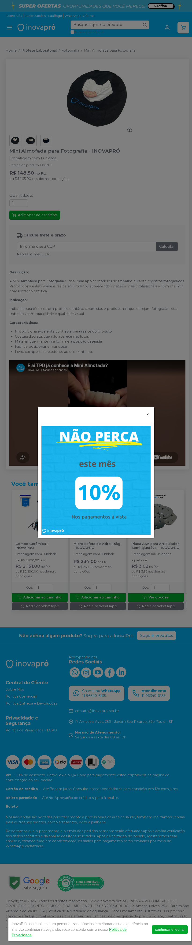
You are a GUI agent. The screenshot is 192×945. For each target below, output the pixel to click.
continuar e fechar (170, 929)
